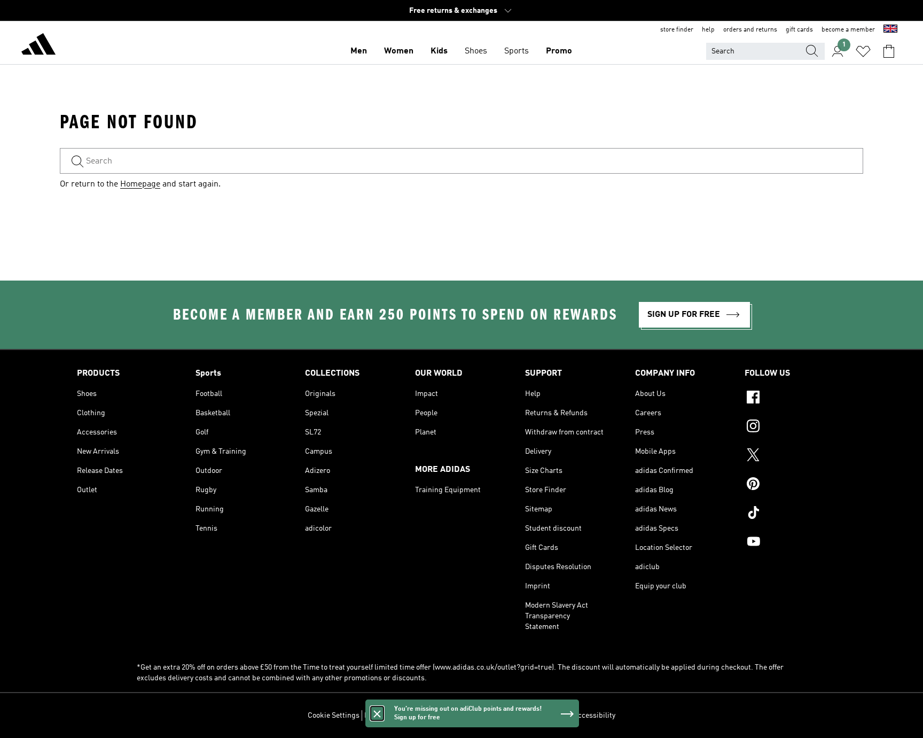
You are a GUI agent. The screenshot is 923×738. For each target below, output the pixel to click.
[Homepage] (38, 46)
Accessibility (594, 715)
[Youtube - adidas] (795, 543)
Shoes (476, 51)
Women (398, 51)
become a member (848, 30)
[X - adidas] (795, 456)
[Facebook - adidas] (795, 398)
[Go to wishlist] (863, 51)
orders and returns (750, 30)
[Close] (377, 713)
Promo (559, 51)
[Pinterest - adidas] (795, 485)
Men (358, 51)
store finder (676, 30)
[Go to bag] (889, 51)
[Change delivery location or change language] (890, 29)
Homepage (140, 184)
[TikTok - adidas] (795, 514)
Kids (439, 51)
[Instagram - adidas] (795, 427)
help (708, 30)
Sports (516, 51)
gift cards (799, 30)
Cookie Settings (333, 715)
